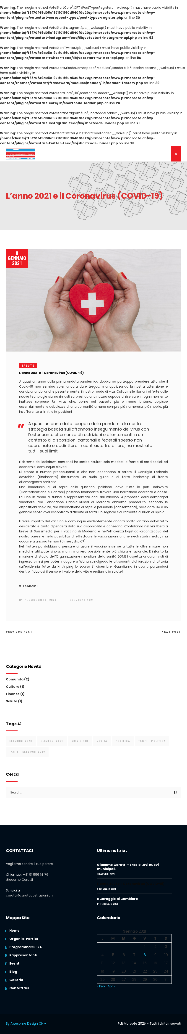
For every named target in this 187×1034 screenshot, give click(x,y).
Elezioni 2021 (82, 600)
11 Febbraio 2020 (107, 904)
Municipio (80, 741)
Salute (28, 365)
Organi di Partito (23, 938)
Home (14, 930)
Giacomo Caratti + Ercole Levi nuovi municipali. (128, 866)
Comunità (14, 679)
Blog (13, 971)
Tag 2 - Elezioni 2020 (27, 751)
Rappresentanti (23, 955)
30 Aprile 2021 (106, 874)
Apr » (111, 986)
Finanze (13, 694)
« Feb (101, 986)
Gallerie (16, 980)
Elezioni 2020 (20, 741)
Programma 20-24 (25, 947)
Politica (123, 741)
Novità (101, 741)
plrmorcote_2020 (40, 600)
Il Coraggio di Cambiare (117, 898)
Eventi (14, 963)
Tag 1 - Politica (152, 741)
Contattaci (19, 988)
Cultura (12, 686)
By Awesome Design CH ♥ (26, 1023)
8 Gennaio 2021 (17, 258)
